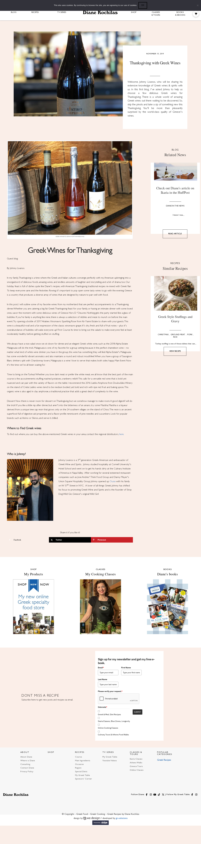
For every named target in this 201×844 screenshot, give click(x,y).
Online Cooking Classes (108, 728)
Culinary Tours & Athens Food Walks (113, 734)
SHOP (51, 752)
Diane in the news (175, 206)
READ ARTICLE (175, 234)
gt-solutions (122, 818)
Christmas (163, 335)
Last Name (102, 679)
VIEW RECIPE (175, 351)
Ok (142, 5)
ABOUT (24, 752)
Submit (137, 712)
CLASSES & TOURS (136, 753)
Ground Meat (178, 335)
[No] (197, 5)
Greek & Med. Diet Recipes (109, 714)
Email (101, 667)
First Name (126, 667)
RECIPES (79, 752)
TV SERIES (108, 752)
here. (122, 434)
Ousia (112, 481)
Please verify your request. (110, 691)
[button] (196, 14)
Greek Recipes (164, 760)
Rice (175, 337)
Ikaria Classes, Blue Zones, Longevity (114, 721)
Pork (190, 335)
